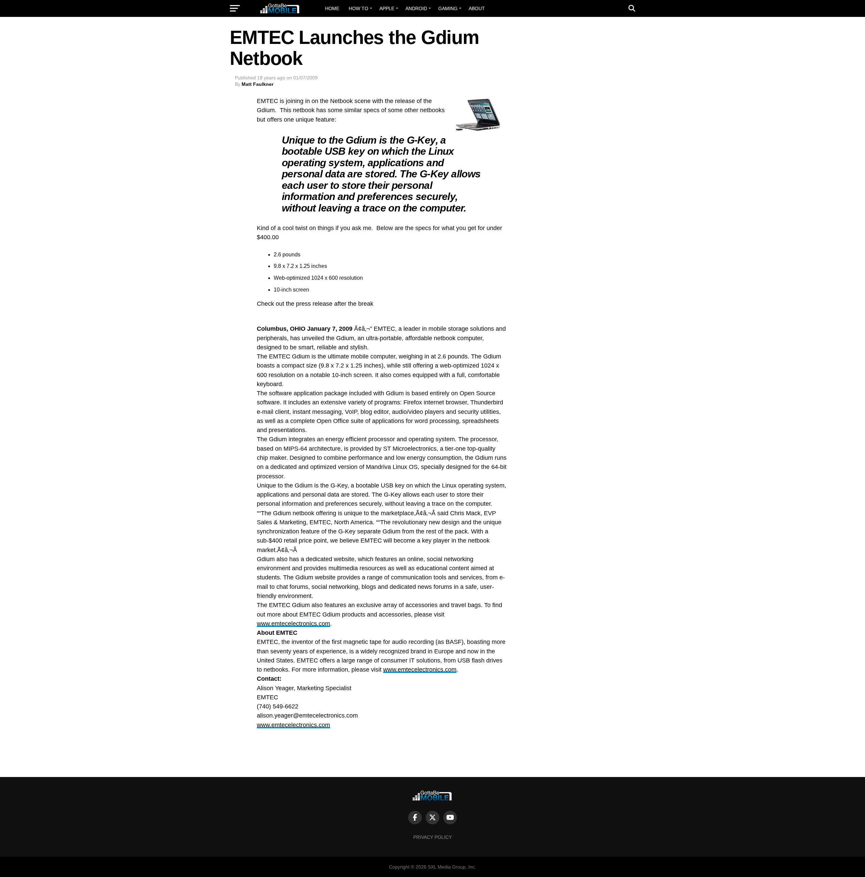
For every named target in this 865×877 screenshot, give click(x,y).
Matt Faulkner (257, 84)
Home (332, 8)
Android (416, 8)
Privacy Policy (432, 837)
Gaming (448, 8)
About (477, 8)
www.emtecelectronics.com (293, 623)
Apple (386, 8)
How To (358, 8)
